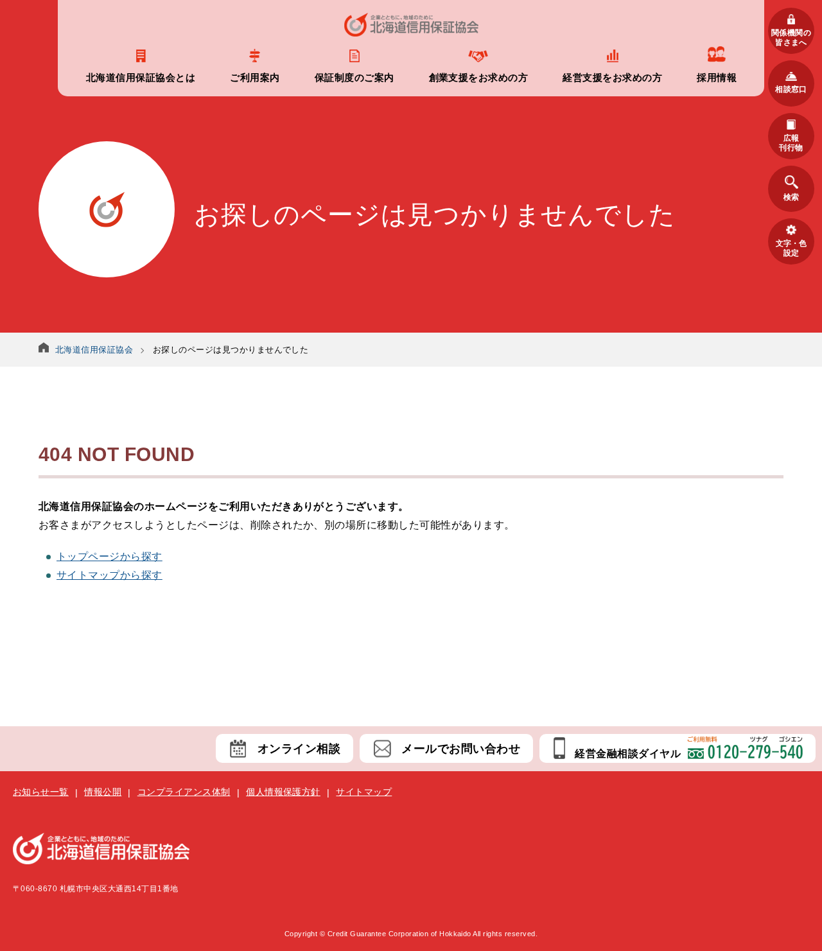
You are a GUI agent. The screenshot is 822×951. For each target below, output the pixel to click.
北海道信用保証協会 (94, 349)
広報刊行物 (791, 143)
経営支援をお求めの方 (612, 77)
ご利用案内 (254, 77)
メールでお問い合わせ (460, 748)
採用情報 (717, 77)
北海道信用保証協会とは (140, 77)
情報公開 (102, 792)
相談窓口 (791, 89)
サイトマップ (364, 792)
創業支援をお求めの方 (479, 77)
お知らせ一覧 (41, 792)
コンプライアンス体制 (184, 792)
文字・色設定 (791, 248)
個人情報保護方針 (283, 792)
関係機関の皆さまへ (791, 37)
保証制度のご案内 (354, 77)
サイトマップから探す (109, 575)
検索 (791, 197)
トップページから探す (109, 556)
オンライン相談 (299, 748)
